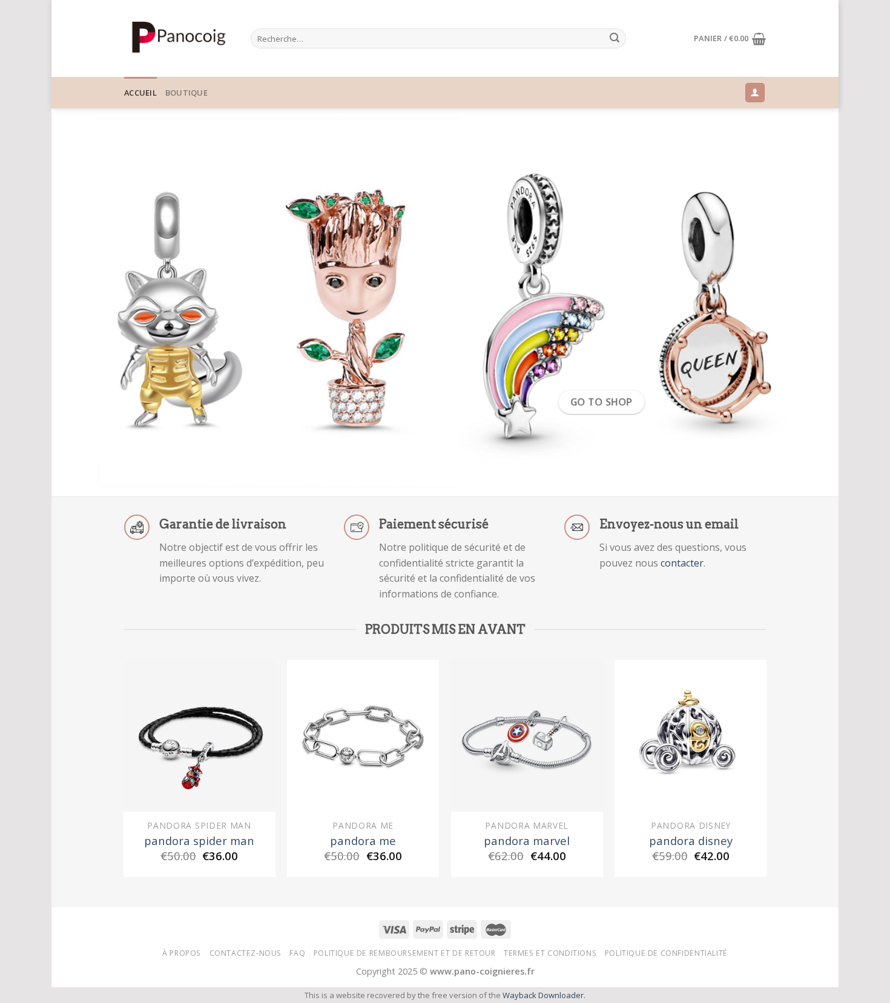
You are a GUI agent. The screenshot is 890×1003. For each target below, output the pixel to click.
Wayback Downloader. (544, 995)
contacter (682, 563)
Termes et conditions (550, 953)
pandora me (363, 841)
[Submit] (614, 38)
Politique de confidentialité (666, 953)
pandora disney (691, 841)
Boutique (186, 92)
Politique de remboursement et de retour (405, 953)
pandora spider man (199, 841)
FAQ (297, 953)
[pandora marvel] (527, 736)
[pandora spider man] (199, 736)
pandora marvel (527, 841)
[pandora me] (363, 736)
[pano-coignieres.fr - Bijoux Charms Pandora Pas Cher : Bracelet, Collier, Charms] (178, 38)
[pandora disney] (690, 736)
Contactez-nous (245, 953)
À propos (181, 953)
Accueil (140, 92)
